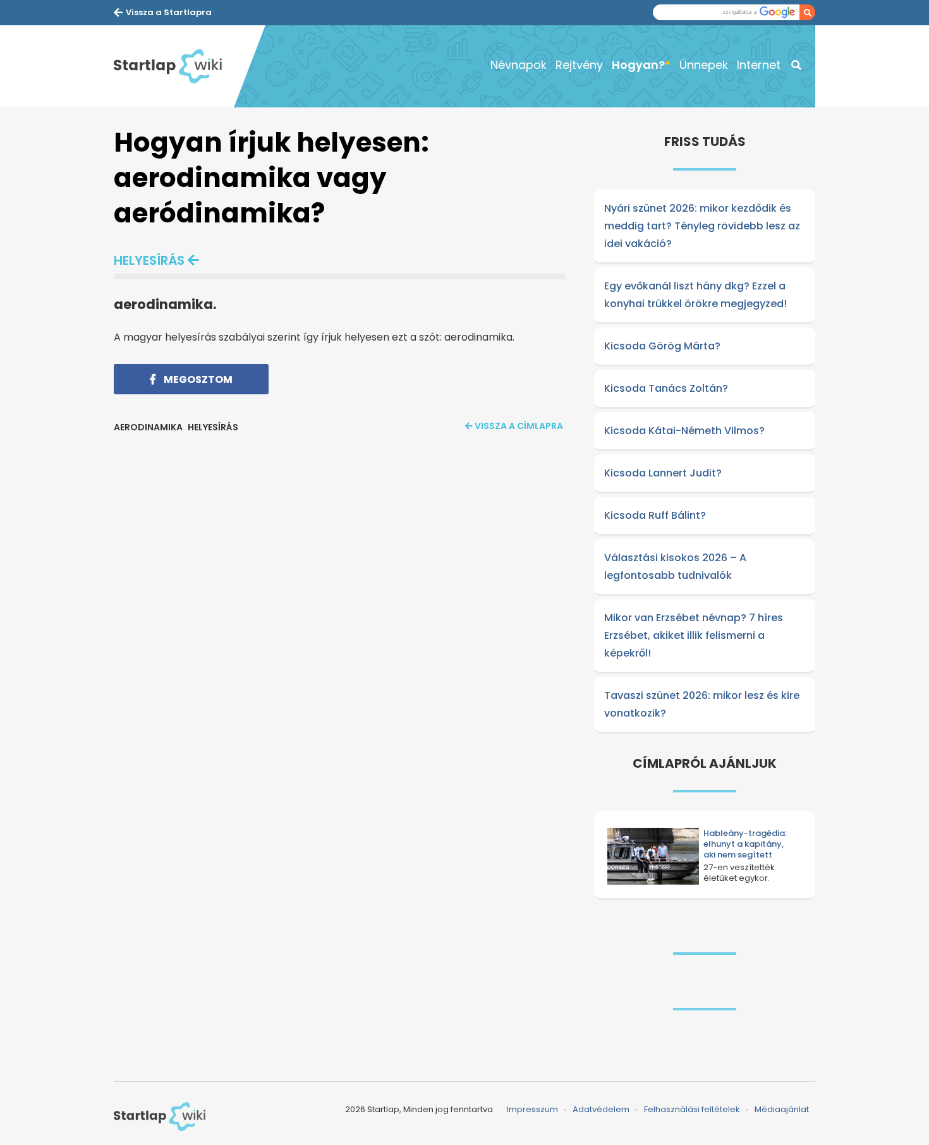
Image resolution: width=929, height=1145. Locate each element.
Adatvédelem (601, 1109)
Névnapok (518, 65)
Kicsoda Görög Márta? (662, 346)
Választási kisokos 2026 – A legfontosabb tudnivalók (675, 566)
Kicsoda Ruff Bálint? (655, 515)
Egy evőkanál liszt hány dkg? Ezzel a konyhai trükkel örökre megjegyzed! (695, 295)
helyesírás (149, 260)
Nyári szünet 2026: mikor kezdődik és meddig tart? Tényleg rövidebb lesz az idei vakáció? (702, 226)
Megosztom (197, 379)
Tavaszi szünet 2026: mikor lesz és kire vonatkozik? (701, 704)
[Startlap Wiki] (174, 66)
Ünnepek (703, 65)
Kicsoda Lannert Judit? (663, 473)
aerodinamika (148, 427)
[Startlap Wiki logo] (159, 1116)
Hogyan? (638, 65)
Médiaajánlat (782, 1109)
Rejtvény (579, 65)
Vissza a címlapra (519, 426)
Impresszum (532, 1109)
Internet (758, 65)
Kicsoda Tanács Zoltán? (666, 388)
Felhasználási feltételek (692, 1109)
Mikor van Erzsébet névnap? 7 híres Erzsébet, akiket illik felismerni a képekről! (693, 635)
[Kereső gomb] (807, 12)
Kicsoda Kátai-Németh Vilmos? (684, 430)
